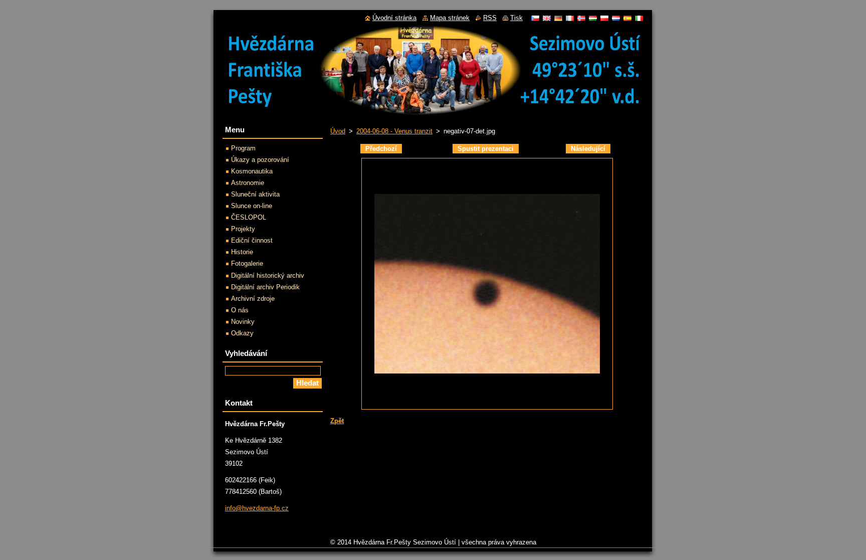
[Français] (570, 18)
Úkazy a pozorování (260, 159)
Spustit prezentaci (486, 148)
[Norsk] (581, 18)
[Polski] (604, 18)
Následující (588, 148)
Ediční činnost (252, 240)
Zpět (337, 421)
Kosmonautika (252, 171)
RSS (490, 18)
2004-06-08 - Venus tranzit (394, 131)
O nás (240, 310)
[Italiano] (639, 18)
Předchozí (381, 148)
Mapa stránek (450, 18)
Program (243, 148)
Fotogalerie (247, 263)
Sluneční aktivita (255, 194)
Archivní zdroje (253, 298)
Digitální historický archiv (267, 275)
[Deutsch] (558, 18)
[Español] (627, 18)
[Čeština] (535, 18)
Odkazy (242, 333)
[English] (547, 18)
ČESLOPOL (248, 217)
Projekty (243, 229)
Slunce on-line (251, 206)
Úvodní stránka (394, 18)
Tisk (516, 18)
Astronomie (247, 182)
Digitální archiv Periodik (265, 287)
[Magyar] (593, 18)
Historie (242, 252)
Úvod (337, 131)
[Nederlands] (616, 18)
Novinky (243, 321)
